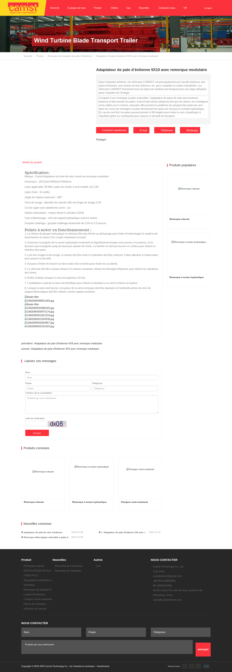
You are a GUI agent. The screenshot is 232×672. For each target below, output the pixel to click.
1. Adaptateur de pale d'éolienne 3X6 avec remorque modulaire (124, 532)
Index (206, 666)
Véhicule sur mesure (35, 608)
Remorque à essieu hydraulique (89, 502)
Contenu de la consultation (38, 393)
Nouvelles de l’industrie (68, 570)
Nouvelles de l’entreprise (69, 566)
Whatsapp (192, 130)
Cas (128, 7)
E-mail (143, 130)
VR (185, 7)
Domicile (54, 7)
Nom (27, 372)
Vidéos (114, 7)
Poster (28, 383)
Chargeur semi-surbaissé (134, 502)
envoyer (37, 433)
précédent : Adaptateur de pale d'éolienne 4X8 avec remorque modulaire (61, 343)
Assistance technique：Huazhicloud (91, 666)
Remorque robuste (34, 502)
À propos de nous (77, 7)
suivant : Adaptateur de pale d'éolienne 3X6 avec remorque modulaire (60, 348)
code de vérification (35, 418)
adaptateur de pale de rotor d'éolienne (43, 532)
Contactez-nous (167, 7)
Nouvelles (59, 559)
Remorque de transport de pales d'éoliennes (70, 56)
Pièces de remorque (35, 604)
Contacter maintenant (114, 130)
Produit (40, 56)
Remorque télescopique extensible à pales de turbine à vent (47, 537)
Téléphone (167, 130)
